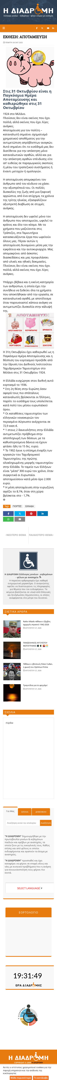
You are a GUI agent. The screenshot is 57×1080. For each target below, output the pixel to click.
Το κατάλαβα (41, 1078)
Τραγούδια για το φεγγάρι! (35, 685)
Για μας (10, 811)
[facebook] (36, 28)
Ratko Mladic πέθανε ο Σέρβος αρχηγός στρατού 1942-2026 (36, 623)
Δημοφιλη (41, 811)
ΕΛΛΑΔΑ (29, 506)
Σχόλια (24, 811)
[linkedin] (53, 28)
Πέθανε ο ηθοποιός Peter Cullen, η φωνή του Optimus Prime (38, 665)
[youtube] (48, 28)
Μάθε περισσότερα (21, 1078)
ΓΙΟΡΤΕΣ (17, 506)
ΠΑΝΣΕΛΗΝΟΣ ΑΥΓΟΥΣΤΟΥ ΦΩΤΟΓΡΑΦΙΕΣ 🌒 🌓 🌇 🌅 (35, 644)
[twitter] (42, 28)
